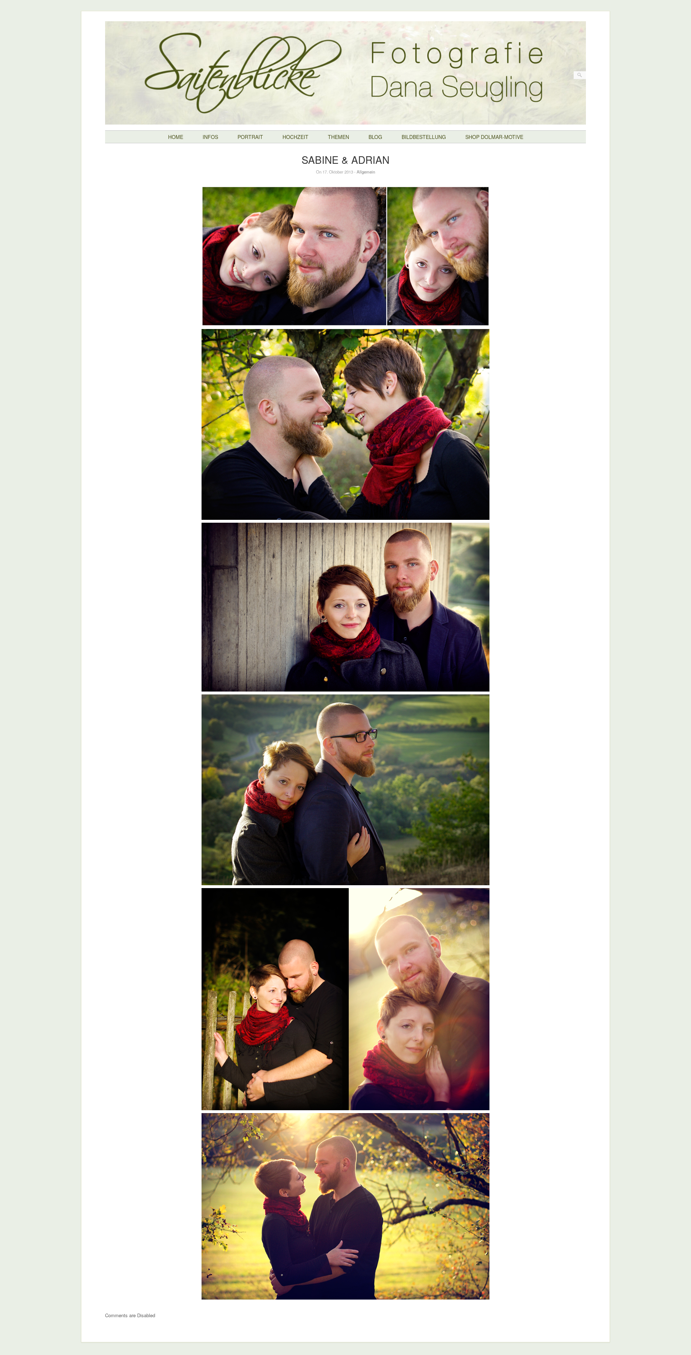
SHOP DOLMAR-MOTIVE (494, 136)
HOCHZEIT (295, 136)
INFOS (210, 136)
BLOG (375, 136)
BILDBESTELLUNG (424, 136)
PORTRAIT (250, 136)
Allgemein (366, 172)
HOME (175, 136)
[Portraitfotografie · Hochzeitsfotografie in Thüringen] (345, 119)
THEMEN (338, 136)
